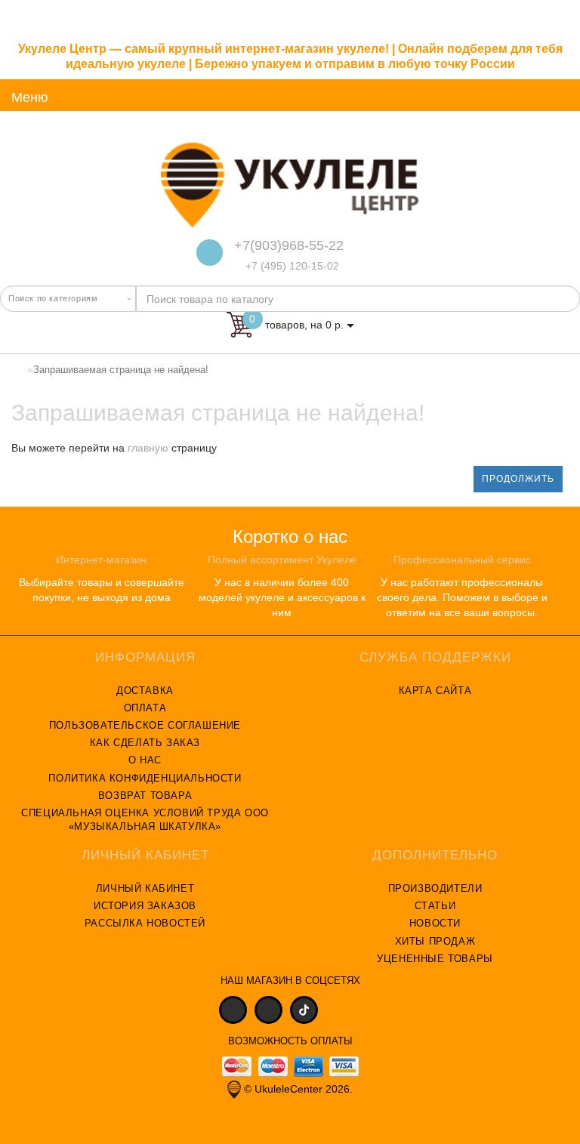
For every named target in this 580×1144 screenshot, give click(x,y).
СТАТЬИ (435, 905)
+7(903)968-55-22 (289, 245)
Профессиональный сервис (462, 559)
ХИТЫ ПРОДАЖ (435, 941)
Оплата (145, 708)
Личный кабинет (145, 888)
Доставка (145, 690)
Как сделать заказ (145, 742)
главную (148, 448)
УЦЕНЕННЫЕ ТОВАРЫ (435, 958)
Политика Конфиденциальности (144, 778)
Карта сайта (435, 690)
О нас (145, 760)
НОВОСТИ (435, 923)
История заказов (145, 905)
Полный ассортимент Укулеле (282, 559)
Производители (435, 888)
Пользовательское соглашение (145, 725)
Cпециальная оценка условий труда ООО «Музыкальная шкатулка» (145, 819)
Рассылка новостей (145, 923)
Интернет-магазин (101, 559)
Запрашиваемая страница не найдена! (120, 369)
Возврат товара (145, 795)
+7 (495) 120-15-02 (290, 266)
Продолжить (518, 478)
